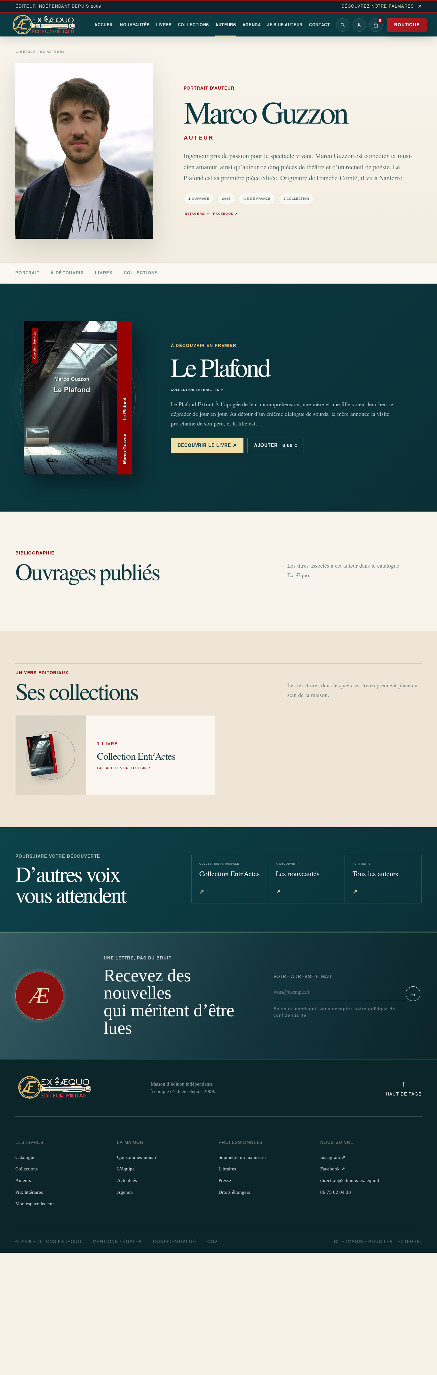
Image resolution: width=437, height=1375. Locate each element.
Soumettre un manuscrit (242, 1157)
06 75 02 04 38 (335, 1192)
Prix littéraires (29, 1192)
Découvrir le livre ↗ (207, 445)
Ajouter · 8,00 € (275, 445)
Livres (163, 25)
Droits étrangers (234, 1192)
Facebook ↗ (225, 214)
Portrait (27, 273)
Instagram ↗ (197, 214)
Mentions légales (117, 1241)
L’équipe (126, 1168)
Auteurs (225, 25)
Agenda (251, 25)
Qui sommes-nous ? (137, 1157)
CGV (212, 1241)
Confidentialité (174, 1241)
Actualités (127, 1180)
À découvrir (67, 273)
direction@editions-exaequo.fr (350, 1180)
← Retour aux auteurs (40, 52)
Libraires (227, 1168)
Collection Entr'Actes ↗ (197, 390)
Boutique (407, 24)
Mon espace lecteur (34, 1203)
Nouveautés (135, 25)
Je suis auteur (285, 25)
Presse (225, 1180)
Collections (193, 25)
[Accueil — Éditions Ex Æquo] (44, 24)
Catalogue (25, 1157)
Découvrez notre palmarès (381, 6)
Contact (319, 25)
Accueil (104, 25)
